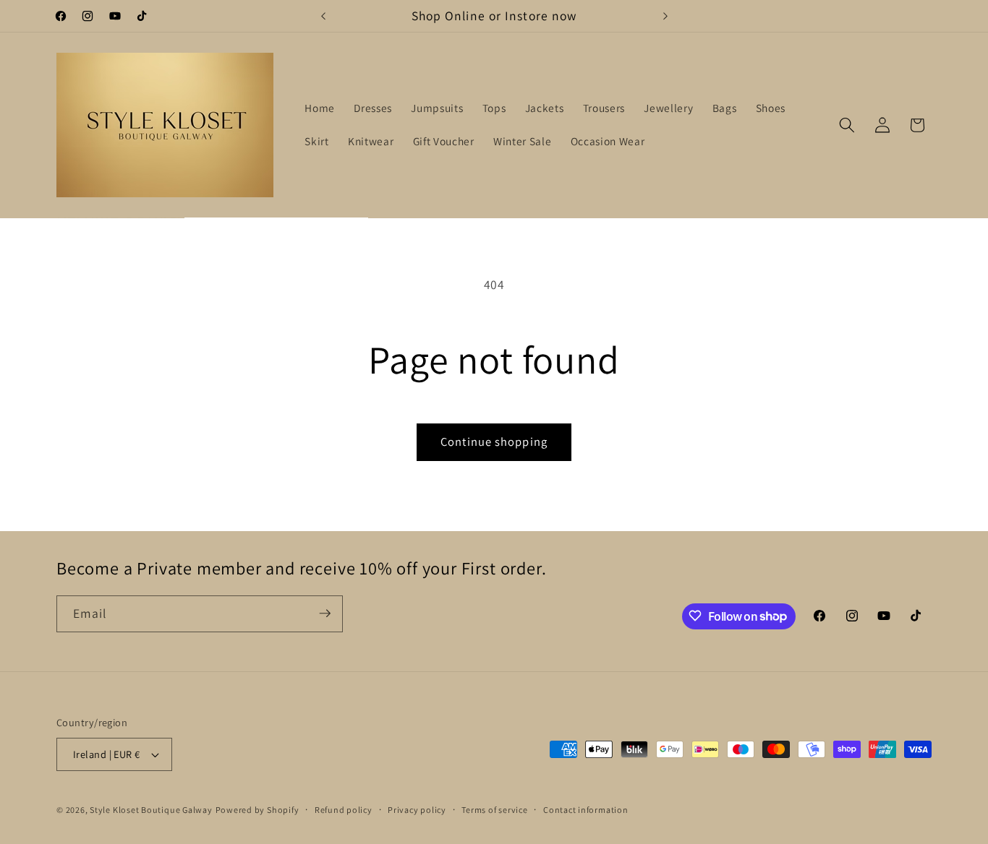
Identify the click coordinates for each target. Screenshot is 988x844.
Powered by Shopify (257, 809)
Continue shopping (494, 441)
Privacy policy (417, 809)
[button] (847, 125)
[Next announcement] (665, 16)
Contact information (586, 809)
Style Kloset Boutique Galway (151, 809)
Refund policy (343, 809)
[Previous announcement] (323, 16)
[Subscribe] (324, 613)
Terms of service (494, 809)
